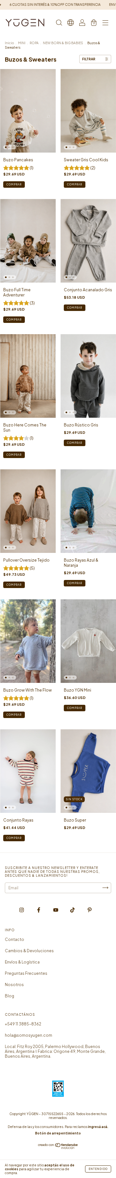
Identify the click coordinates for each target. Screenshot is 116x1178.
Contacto (14, 939)
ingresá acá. (98, 1127)
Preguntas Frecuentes (26, 973)
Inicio (9, 43)
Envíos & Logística (22, 962)
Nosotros (14, 984)
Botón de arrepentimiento (58, 1133)
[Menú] (105, 23)
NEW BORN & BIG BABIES (63, 43)
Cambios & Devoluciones (29, 950)
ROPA (34, 43)
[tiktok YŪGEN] (73, 909)
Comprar (14, 184)
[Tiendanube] (58, 1147)
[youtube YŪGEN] (56, 909)
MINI (21, 43)
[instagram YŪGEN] (22, 909)
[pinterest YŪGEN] (89, 909)
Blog (9, 995)
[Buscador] (59, 23)
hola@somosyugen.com (28, 1035)
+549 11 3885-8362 (23, 1024)
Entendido (98, 1169)
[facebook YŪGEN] (39, 909)
